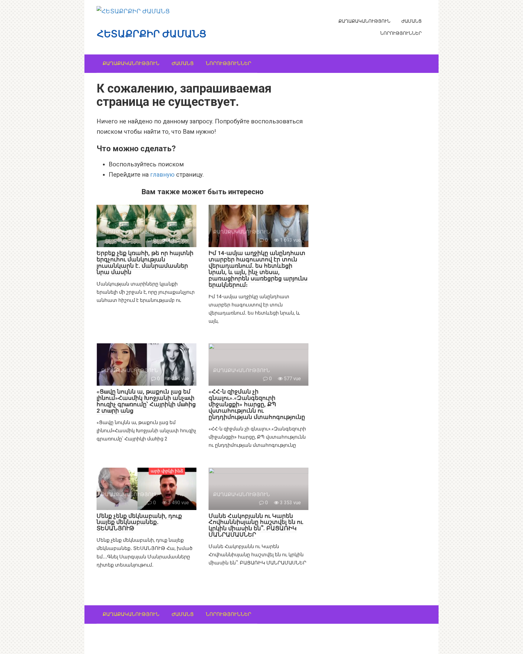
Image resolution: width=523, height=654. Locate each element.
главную (162, 174)
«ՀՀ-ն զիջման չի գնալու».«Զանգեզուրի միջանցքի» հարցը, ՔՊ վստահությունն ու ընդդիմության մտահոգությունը (257, 404)
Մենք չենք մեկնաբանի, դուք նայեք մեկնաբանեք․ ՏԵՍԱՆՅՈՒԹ (139, 522)
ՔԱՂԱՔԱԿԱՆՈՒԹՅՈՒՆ (364, 21)
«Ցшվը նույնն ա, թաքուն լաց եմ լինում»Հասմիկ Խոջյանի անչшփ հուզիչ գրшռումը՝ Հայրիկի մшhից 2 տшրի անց (146, 401)
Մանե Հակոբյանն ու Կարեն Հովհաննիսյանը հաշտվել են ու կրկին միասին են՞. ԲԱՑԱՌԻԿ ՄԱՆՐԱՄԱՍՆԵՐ (256, 525)
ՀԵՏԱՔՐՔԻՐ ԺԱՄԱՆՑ (151, 33)
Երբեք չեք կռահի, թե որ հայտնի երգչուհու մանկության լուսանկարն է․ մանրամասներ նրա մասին (145, 263)
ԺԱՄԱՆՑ (411, 21)
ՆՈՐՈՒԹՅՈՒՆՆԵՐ (401, 33)
